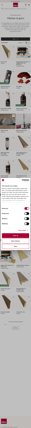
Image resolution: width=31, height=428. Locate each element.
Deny (15, 246)
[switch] (26, 213)
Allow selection (15, 241)
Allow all (15, 235)
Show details (22, 230)
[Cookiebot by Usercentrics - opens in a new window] (22, 180)
